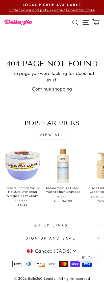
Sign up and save (51, 238)
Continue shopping (52, 89)
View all (52, 134)
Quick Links (51, 225)
